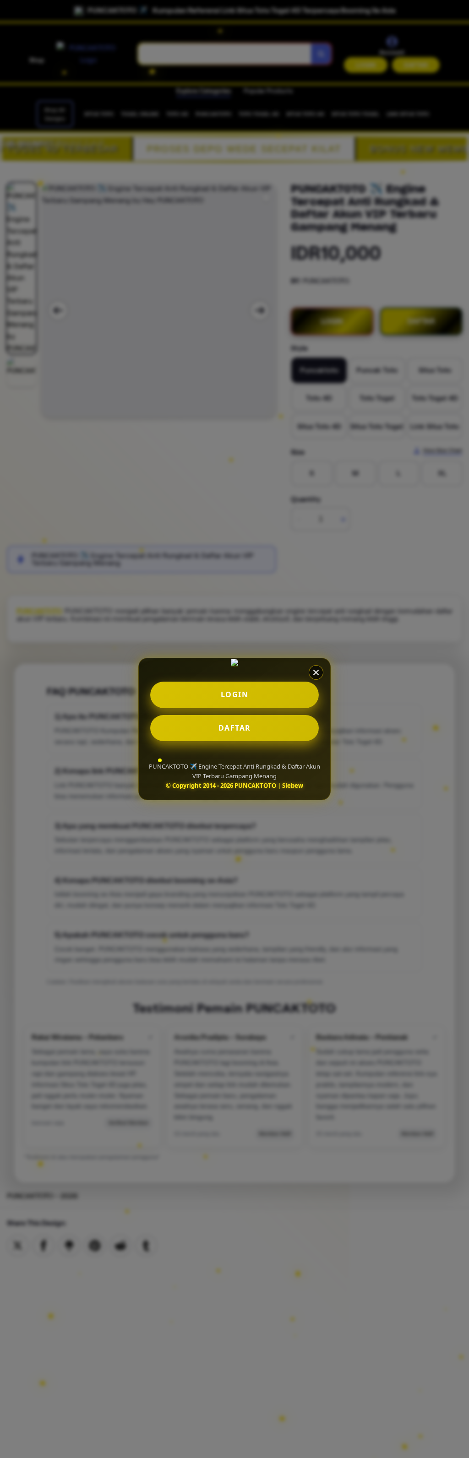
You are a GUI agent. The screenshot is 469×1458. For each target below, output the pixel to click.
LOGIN (235, 694)
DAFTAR (234, 728)
